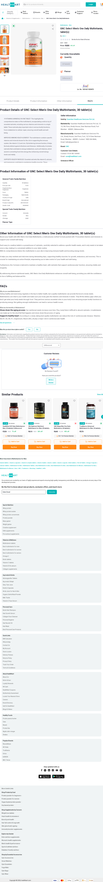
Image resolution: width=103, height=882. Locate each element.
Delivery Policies (8, 655)
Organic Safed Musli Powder (12, 594)
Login (91, 4)
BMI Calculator (7, 639)
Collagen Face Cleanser (10, 616)
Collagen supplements (10, 569)
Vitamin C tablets (8, 562)
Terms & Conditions (9, 668)
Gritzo (5, 753)
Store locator (95, 12)
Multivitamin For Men (16, 465)
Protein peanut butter (9, 718)
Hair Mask (6, 626)
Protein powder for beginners (11, 795)
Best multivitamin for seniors (12, 553)
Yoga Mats (5, 867)
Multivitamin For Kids (90, 465)
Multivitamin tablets (9, 543)
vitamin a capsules (15, 463)
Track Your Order (8, 664)
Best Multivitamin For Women (75, 465)
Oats (4, 722)
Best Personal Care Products (12, 629)
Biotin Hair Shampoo (9, 610)
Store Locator (7, 651)
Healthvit (39, 468)
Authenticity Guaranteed (10, 693)
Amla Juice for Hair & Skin (11, 591)
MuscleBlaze (7, 744)
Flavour (67, 71)
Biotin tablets (73, 463)
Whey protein (7, 508)
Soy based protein (8, 805)
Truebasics (25, 468)
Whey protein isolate (9, 511)
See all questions (5, 323)
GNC (63, 36)
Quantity (68, 57)
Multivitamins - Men (66, 25)
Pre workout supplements (11, 534)
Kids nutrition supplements (10, 837)
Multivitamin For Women (7, 468)
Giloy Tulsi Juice (8, 585)
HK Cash (5, 687)
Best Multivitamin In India (43, 465)
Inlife (44, 468)
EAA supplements (8, 531)
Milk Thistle (6, 597)
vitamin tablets (4, 463)
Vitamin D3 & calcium (9, 566)
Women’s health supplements (11, 840)
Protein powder (8, 518)
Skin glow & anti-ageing (9, 826)
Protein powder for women (10, 799)
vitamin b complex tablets (29, 463)
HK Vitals (5, 747)
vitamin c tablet (52, 463)
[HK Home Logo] (10, 4)
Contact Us (6, 645)
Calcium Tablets (5, 465)
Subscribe (52, 492)
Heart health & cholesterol (10, 816)
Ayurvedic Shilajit (8, 581)
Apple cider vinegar (9, 731)
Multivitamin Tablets (29, 465)
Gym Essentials (7, 864)
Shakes (5, 734)
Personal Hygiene (8, 620)
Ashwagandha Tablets (10, 578)
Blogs (60, 12)
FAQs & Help (6, 642)
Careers (5, 699)
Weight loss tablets (8, 813)
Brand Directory (8, 703)
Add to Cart (15, 441)
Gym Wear (5, 874)
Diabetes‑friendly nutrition (10, 850)
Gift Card (68, 12)
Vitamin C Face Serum (10, 601)
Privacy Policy (7, 661)
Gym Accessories (7, 858)
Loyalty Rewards (8, 683)
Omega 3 (6, 556)
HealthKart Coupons (9, 690)
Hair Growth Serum (9, 613)
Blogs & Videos (7, 709)
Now (16, 468)
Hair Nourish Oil (7, 623)
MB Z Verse (6, 760)
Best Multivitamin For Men (58, 465)
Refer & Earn (7, 680)
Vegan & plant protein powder (11, 802)
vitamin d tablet (42, 463)
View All (100, 394)
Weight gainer (7, 524)
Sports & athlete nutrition (10, 847)
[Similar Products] (14, 409)
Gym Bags (5, 871)
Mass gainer (7, 521)
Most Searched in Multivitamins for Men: (13, 459)
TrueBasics (6, 750)
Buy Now (14, 447)
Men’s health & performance (11, 843)
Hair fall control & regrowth (11, 823)
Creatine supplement (9, 527)
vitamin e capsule (62, 463)
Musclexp (33, 468)
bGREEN (5, 757)
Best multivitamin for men (11, 546)
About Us (6, 677)
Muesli (5, 725)
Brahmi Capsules (8, 588)
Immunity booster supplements (12, 829)
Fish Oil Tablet (81, 463)
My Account (6, 648)
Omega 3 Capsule (91, 463)
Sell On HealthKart (8, 706)
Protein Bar (6, 728)
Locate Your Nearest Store (11, 696)
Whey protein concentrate (11, 514)
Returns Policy (7, 658)
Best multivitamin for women (12, 550)
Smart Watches (7, 861)
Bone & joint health (8, 819)
